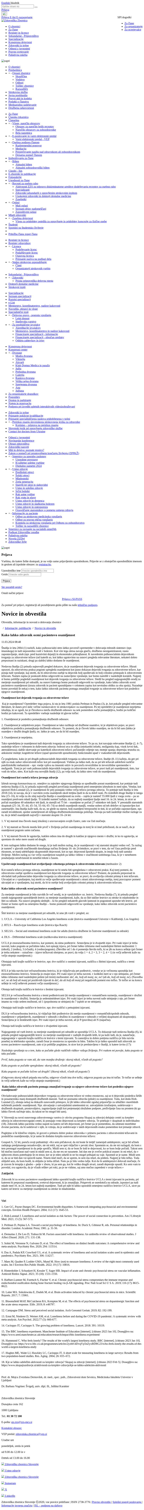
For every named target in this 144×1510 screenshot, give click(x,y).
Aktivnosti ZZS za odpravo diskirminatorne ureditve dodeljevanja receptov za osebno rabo (65, 186)
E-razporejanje (24, 17)
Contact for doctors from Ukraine (26, 431)
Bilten (15, 161)
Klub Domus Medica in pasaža (32, 365)
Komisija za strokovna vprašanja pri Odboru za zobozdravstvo (49, 522)
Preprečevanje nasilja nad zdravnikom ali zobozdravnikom (47, 151)
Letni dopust (22, 318)
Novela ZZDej (16, 538)
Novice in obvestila (45, 628)
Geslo (4, 574)
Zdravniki (17, 277)
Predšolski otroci (24, 472)
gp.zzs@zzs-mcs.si (21, 1422)
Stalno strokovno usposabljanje (29, 262)
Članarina (13, 120)
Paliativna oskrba (17, 54)
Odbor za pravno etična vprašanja (34, 519)
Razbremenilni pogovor (28, 145)
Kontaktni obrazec (11, 1428)
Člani (18, 265)
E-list (13, 17)
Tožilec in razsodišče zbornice (32, 525)
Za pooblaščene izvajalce (26, 324)
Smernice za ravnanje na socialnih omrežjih (32, 529)
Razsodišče (21, 88)
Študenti (13, 224)
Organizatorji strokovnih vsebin (32, 268)
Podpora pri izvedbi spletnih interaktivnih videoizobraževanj (41, 406)
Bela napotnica (23, 132)
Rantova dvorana (24, 378)
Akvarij (19, 362)
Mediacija (20, 148)
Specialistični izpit (18, 312)
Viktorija (20, 359)
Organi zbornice (21, 73)
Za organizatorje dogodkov (23, 393)
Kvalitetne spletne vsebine (29, 462)
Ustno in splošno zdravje (29, 488)
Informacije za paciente (25, 513)
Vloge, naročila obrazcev (26, 123)
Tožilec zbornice (24, 85)
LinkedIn (9, 1495)
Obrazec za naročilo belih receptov (34, 126)
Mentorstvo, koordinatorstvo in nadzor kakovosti (42, 331)
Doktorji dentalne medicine (23, 283)
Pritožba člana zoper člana (22, 234)
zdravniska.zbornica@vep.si (31, 1434)
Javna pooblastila (17, 95)
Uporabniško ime (11, 570)
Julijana (19, 390)
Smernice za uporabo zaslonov (29, 456)
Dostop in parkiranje (19, 400)
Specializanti (22, 189)
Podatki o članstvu (18, 101)
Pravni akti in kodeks (20, 98)
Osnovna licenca (24, 255)
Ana (17, 387)
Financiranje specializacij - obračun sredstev (39, 337)
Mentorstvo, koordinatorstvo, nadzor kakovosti (34, 305)
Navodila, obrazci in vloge (23, 308)
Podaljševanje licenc (26, 252)
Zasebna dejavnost (22, 218)
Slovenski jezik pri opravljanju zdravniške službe (35, 428)
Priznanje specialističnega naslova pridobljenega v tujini (39, 418)
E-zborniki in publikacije (22, 173)
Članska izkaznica (18, 117)
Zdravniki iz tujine (18, 45)
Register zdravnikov (19, 243)
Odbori (19, 82)
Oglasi (15, 202)
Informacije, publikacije (18, 628)
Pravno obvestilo (101, 1502)
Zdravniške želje (17, 541)
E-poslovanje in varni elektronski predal (34, 136)
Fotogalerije (15, 177)
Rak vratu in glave (25, 497)
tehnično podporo (87, 605)
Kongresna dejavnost (20, 42)
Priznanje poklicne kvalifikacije (25, 415)
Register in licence (18, 32)
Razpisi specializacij (19, 299)
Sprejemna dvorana (26, 384)
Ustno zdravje (20, 469)
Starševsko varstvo (25, 321)
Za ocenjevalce (133, 29)
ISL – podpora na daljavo (48, 1505)
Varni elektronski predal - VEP (32, 139)
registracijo (45, 564)
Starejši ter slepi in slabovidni (31, 484)
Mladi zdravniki (17, 215)
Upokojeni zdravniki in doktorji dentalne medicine (43, 196)
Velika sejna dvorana (26, 381)
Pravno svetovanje (18, 51)
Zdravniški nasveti (18, 446)
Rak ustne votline (25, 494)
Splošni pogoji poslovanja (127, 1502)
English (6, 2)
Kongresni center (17, 349)
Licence (16, 246)
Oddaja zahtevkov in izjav (29, 340)
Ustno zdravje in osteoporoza (31, 506)
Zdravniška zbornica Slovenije (21, 1464)
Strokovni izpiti (16, 287)
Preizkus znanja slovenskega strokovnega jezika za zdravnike (46, 421)
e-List (11, 302)
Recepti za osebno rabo (25, 183)
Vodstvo (20, 79)
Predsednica (15, 70)
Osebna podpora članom (25, 142)
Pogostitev (14, 397)
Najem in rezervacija (19, 403)
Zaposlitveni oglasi (25, 211)
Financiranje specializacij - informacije (36, 334)
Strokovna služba (18, 92)
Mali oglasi (21, 205)
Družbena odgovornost (21, 107)
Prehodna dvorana (25, 371)
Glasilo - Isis (15, 170)
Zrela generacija (24, 481)
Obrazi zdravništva (18, 443)
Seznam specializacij (19, 296)
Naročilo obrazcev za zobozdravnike (35, 129)
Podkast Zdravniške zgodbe (23, 532)
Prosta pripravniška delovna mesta (34, 280)
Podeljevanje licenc (26, 249)
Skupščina (21, 76)
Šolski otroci (22, 475)
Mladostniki (22, 478)
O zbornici (14, 26)
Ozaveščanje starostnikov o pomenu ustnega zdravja (44, 510)
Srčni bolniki (22, 491)
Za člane (129, 23)
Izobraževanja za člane (21, 158)
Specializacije (16, 39)
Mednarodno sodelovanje (22, 104)
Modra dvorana (23, 355)
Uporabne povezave (26, 459)
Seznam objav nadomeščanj (30, 208)
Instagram (10, 1483)
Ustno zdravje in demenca (29, 500)
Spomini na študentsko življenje (26, 227)
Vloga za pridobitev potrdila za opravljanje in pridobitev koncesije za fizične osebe (61, 221)
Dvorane (17, 352)
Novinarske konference (21, 440)
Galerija (19, 374)
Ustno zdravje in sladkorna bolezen (34, 503)
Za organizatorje (134, 26)
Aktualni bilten (23, 164)
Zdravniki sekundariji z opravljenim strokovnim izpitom (46, 192)
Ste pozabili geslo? (11, 587)
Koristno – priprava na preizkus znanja (36, 425)
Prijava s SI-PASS (72, 599)
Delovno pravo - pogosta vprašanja (31, 315)
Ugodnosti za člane (19, 180)
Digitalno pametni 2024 (28, 465)
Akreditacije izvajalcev (28, 327)
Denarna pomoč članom (28, 155)
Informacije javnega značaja (16, 1505)
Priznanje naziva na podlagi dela (33, 258)
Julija (18, 368)
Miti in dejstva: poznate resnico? (26, 450)
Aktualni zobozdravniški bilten (32, 167)
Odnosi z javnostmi (19, 48)
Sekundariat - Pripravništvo (23, 35)
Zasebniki (20, 199)
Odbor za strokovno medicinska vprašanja (38, 516)
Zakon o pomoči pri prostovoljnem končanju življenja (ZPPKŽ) (43, 453)
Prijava (5, 9)
